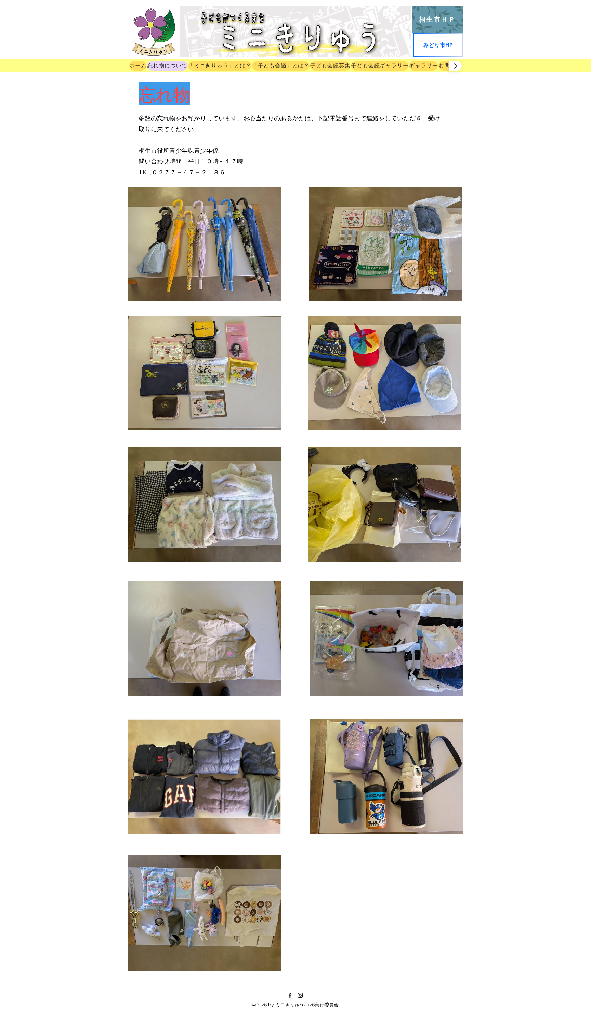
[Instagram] (300, 995)
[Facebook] (290, 995)
